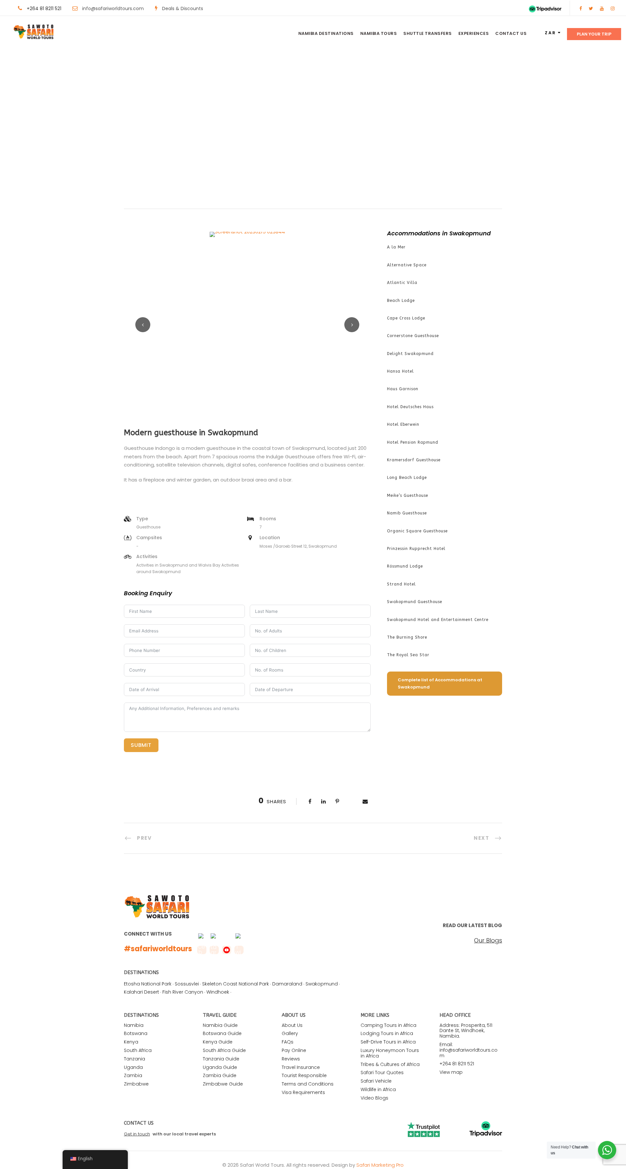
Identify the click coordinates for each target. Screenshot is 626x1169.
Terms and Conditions (308, 1084)
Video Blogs (374, 1098)
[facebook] (580, 8)
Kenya (131, 1042)
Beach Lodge (401, 300)
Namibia (133, 1025)
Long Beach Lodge (407, 477)
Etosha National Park (147, 984)
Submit (141, 745)
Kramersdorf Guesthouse (413, 460)
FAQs (287, 1042)
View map (451, 1072)
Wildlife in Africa (378, 1089)
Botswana (135, 1033)
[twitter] (591, 8)
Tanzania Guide (221, 1059)
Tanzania (134, 1059)
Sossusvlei (187, 984)
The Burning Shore (407, 637)
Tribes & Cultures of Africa (390, 1064)
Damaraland (287, 984)
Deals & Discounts (182, 8)
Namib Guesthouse (407, 513)
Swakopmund (322, 984)
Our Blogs (488, 940)
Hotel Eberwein (403, 424)
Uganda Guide (220, 1067)
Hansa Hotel (400, 371)
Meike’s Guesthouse (407, 495)
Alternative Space (406, 265)
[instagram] (613, 8)
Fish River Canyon (182, 992)
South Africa (138, 1050)
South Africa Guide (224, 1050)
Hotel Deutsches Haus (410, 407)
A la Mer (396, 247)
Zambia (133, 1075)
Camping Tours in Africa (388, 1025)
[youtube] (602, 8)
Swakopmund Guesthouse (414, 601)
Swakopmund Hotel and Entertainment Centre (437, 619)
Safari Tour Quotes (382, 1072)
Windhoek (217, 992)
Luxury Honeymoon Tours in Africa (390, 1053)
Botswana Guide (222, 1033)
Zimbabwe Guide (223, 1084)
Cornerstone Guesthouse (413, 335)
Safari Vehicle (376, 1081)
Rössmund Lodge (405, 566)
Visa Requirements (303, 1092)
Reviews (291, 1059)
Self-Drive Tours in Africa (388, 1042)
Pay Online (294, 1050)
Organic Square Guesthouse (417, 531)
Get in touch (137, 1134)
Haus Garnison (402, 389)
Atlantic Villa (402, 282)
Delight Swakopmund (410, 353)
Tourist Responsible (304, 1075)
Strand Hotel (401, 584)
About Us (292, 1025)
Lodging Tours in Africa (387, 1033)
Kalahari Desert (141, 992)
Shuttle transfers (427, 33)
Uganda (133, 1067)
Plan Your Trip (594, 34)
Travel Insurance (301, 1067)
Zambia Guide (219, 1075)
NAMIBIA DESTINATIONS (326, 33)
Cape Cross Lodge (406, 318)
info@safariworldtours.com (113, 8)
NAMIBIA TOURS (378, 33)
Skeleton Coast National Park (235, 984)
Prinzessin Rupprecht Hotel (416, 548)
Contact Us (511, 33)
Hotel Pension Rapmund (412, 442)
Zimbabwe (136, 1084)
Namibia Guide (220, 1025)
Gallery (290, 1033)
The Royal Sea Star (408, 655)
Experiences (473, 33)
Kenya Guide (217, 1042)
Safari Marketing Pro (380, 1165)
